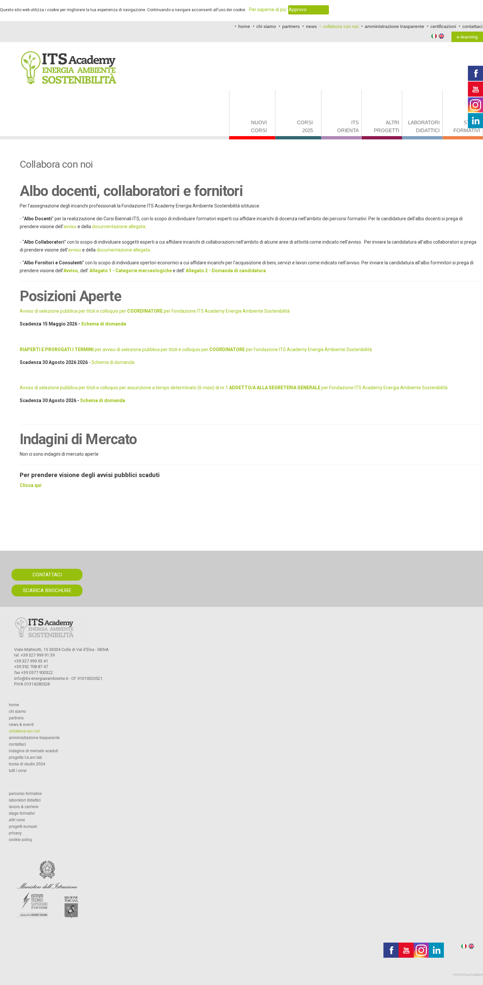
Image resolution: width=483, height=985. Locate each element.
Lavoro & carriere (23, 806)
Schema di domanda (103, 323)
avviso (70, 226)
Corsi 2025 (305, 126)
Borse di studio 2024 (27, 763)
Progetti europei (23, 826)
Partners (16, 717)
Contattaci (17, 744)
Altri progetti (386, 126)
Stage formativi (466, 126)
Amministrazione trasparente (34, 737)
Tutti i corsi (18, 770)
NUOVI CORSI (259, 126)
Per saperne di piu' (268, 9)
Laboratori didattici (424, 126)
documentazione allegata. (119, 226)
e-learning (467, 36)
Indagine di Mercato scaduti (33, 750)
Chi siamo (17, 711)
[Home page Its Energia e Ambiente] (68, 63)
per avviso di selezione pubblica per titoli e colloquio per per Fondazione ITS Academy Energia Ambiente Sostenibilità (196, 349)
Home (14, 704)
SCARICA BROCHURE (47, 590)
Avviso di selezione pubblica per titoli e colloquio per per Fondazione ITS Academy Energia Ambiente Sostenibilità (155, 311)
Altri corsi (17, 819)
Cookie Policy (20, 839)
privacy (15, 832)
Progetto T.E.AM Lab (25, 757)
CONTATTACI (47, 575)
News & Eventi (21, 724)
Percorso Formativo (25, 793)
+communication (467, 975)
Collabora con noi (24, 730)
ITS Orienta (348, 126)
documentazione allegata (123, 249)
